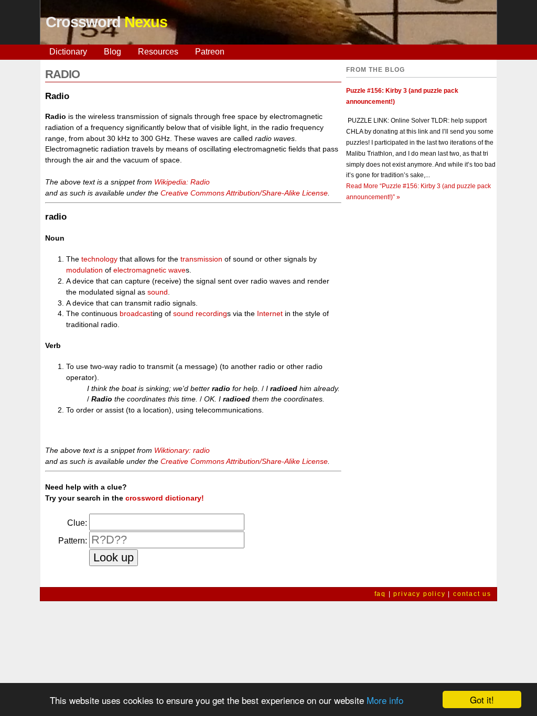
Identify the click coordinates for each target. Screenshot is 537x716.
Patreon (209, 51)
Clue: (77, 522)
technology (99, 259)
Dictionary (68, 51)
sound (157, 292)
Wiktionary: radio (182, 450)
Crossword (106, 22)
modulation (84, 270)
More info (385, 700)
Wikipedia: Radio (182, 182)
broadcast (136, 313)
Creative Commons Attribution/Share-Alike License (244, 193)
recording (211, 313)
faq (380, 594)
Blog (112, 51)
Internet (270, 313)
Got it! (482, 699)
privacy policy (419, 594)
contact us (472, 594)
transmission (201, 259)
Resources (158, 51)
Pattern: (72, 540)
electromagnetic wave (149, 270)
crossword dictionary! (164, 498)
